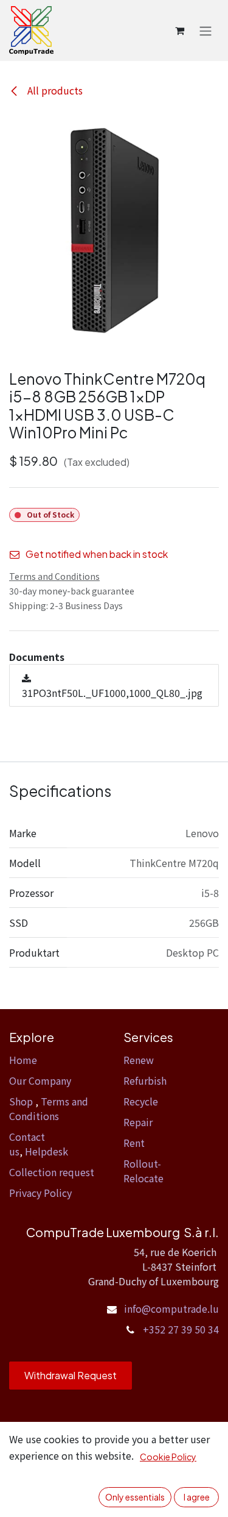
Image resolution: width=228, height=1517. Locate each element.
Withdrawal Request (70, 1375)
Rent (134, 1142)
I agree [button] (197, 1496)
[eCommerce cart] (179, 30)
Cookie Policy (168, 1456)
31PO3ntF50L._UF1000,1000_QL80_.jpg (112, 692)
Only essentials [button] (135, 1496)
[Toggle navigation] (205, 30)
